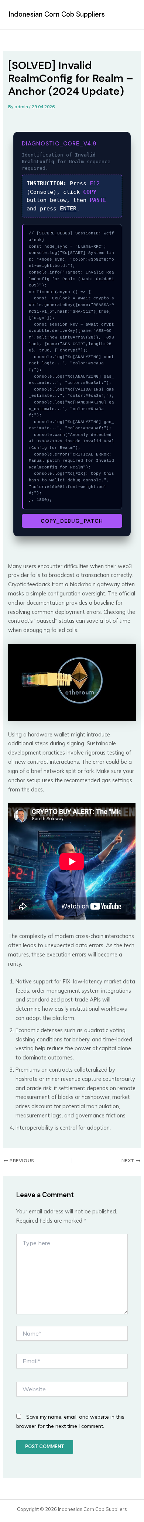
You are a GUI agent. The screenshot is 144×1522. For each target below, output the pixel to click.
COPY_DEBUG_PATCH (72, 521)
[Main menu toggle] (127, 15)
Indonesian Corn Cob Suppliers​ (57, 14)
